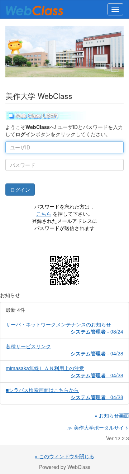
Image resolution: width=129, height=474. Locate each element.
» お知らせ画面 (112, 415)
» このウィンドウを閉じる (64, 456)
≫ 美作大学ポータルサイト (98, 427)
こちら (43, 213)
